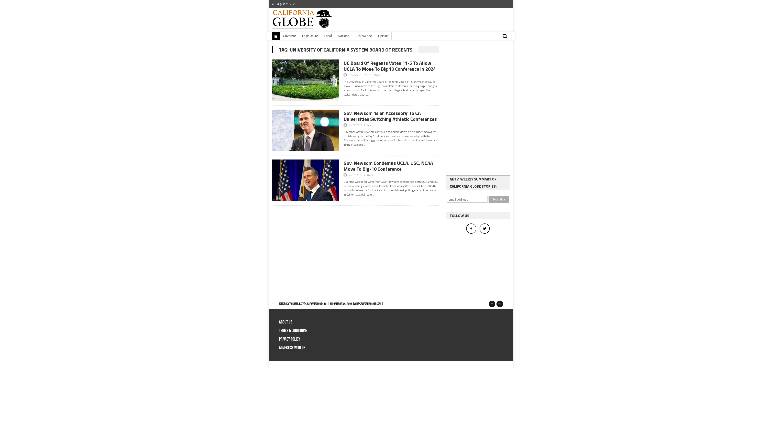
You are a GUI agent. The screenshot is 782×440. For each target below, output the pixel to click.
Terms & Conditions (293, 330)
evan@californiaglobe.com (367, 304)
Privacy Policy (289, 339)
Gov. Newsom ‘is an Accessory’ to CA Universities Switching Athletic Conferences (390, 116)
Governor (289, 35)
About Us (285, 322)
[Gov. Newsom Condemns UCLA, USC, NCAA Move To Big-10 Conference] (305, 180)
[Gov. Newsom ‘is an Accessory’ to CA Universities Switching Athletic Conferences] (305, 130)
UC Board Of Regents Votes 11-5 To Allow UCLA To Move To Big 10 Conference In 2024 (390, 66)
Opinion (383, 35)
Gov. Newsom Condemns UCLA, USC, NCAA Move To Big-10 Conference (388, 166)
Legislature (310, 35)
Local (328, 35)
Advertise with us (292, 348)
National (344, 35)
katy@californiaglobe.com (312, 304)
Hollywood (364, 35)
